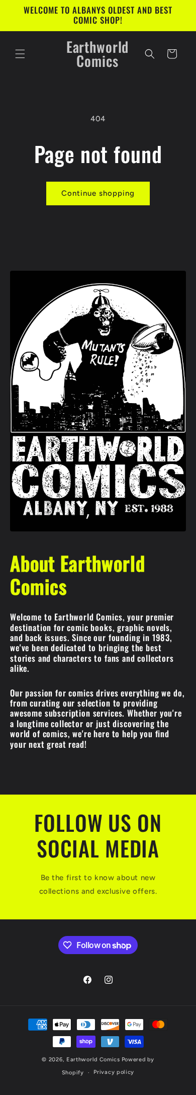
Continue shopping (98, 193)
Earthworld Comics (93, 1059)
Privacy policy (113, 1072)
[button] (20, 54)
